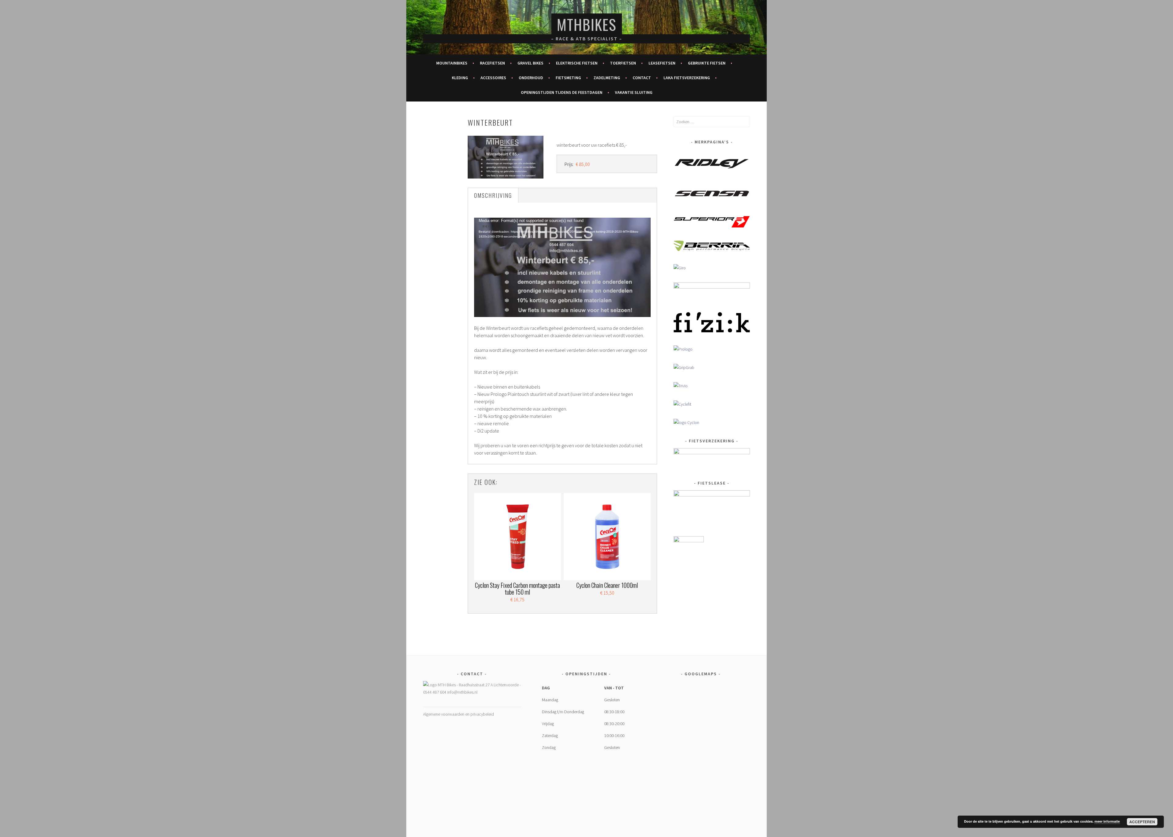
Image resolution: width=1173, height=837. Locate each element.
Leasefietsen (662, 63)
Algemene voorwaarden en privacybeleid (458, 714)
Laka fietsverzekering (686, 77)
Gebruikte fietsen (706, 63)
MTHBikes (586, 24)
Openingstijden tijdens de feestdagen (561, 92)
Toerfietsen (623, 63)
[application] (562, 267)
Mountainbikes (451, 63)
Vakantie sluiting (633, 92)
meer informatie (1107, 821)
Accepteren (1142, 821)
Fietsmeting (568, 77)
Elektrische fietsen (576, 63)
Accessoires (493, 77)
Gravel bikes (530, 63)
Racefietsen (492, 63)
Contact (642, 77)
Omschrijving (493, 195)
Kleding (460, 77)
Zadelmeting (607, 77)
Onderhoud (531, 77)
